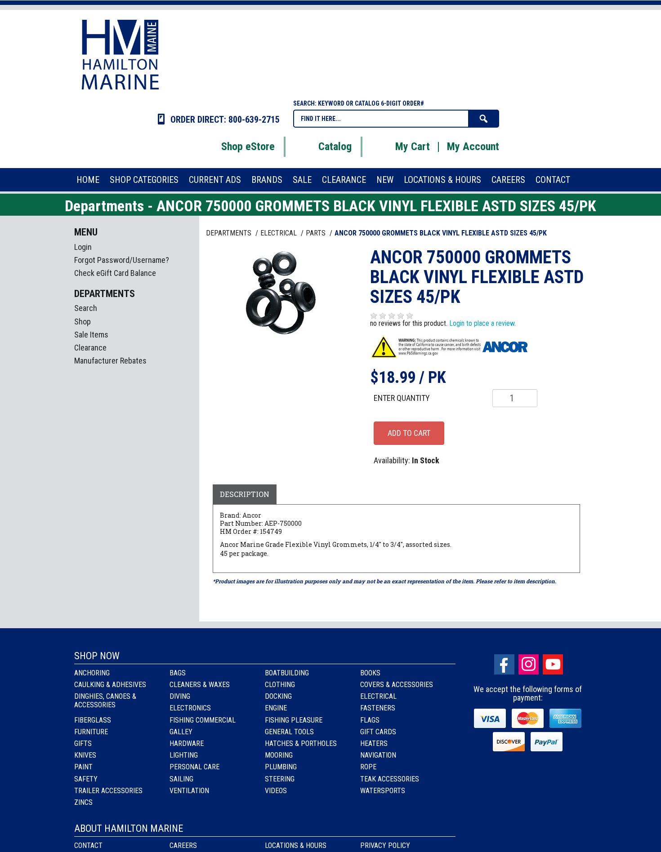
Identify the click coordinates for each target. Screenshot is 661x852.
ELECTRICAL (279, 233)
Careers (183, 845)
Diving (180, 696)
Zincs (83, 802)
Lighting (184, 755)
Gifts (83, 743)
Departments (229, 233)
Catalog (335, 146)
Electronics (190, 708)
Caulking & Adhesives (110, 684)
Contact (88, 845)
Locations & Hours (295, 845)
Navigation (378, 755)
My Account (473, 146)
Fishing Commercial (203, 720)
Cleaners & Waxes (200, 684)
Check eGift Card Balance (115, 273)
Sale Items (91, 334)
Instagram (528, 664)
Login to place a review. (482, 323)
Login (83, 247)
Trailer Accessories (108, 790)
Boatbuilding (287, 673)
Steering (280, 779)
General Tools (289, 732)
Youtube (553, 664)
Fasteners (377, 708)
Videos (276, 790)
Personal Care (194, 767)
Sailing (181, 779)
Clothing (280, 684)
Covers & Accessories (396, 684)
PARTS (316, 233)
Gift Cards (378, 732)
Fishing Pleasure (293, 720)
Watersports (382, 790)
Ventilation (189, 790)
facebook (504, 664)
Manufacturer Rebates (110, 360)
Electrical (378, 696)
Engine (276, 708)
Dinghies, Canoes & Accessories (105, 700)
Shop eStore (248, 146)
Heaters (374, 743)
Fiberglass (92, 720)
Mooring (279, 755)
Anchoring (92, 673)
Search (85, 308)
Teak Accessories (389, 779)
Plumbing (281, 767)
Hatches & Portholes (301, 743)
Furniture (91, 732)
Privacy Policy (385, 845)
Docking (278, 696)
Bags (178, 673)
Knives (85, 755)
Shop (82, 321)
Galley (181, 732)
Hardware (187, 743)
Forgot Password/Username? (121, 260)
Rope (368, 767)
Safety (86, 779)
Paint (83, 767)
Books (370, 673)
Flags (370, 720)
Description (244, 494)
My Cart (412, 146)
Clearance (90, 347)
